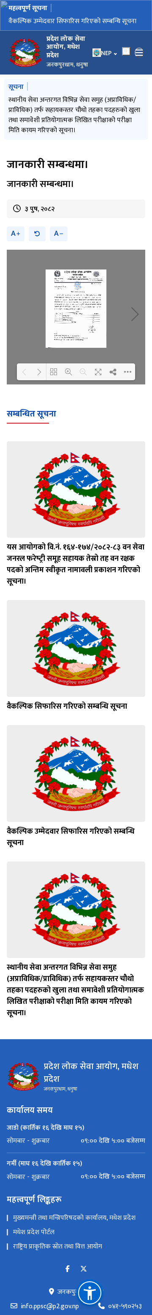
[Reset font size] (37, 203)
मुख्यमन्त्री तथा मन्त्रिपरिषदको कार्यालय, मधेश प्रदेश (74, 1187)
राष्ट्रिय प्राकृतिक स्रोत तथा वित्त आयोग (57, 1216)
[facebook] (67, 1239)
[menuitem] (76, 1111)
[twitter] (83, 1239)
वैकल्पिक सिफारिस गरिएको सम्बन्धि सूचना (67, 676)
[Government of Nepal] (25, 52)
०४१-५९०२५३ (125, 1276)
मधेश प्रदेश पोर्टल (33, 1202)
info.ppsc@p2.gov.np (50, 1276)
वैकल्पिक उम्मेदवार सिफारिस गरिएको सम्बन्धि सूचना (72, 21)
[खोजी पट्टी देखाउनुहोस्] (126, 51)
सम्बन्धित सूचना (31, 383)
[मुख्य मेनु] (139, 53)
